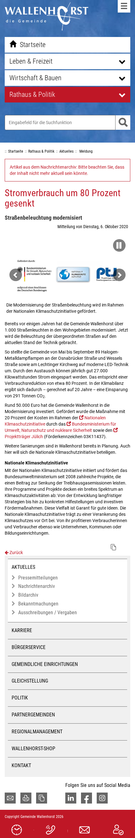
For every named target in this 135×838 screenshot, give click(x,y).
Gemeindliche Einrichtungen (45, 664)
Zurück (15, 552)
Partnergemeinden (33, 715)
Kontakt (21, 765)
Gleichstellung (30, 681)
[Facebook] (86, 798)
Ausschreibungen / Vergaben (47, 612)
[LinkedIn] (70, 798)
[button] (117, 243)
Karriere (22, 630)
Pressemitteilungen (38, 578)
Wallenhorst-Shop (33, 749)
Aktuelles (23, 567)
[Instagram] (102, 798)
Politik (20, 698)
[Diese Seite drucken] (25, 798)
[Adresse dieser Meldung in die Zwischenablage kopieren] (113, 547)
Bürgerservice (29, 647)
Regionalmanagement (37, 732)
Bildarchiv (28, 595)
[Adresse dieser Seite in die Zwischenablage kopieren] (41, 798)
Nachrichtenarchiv (36, 586)
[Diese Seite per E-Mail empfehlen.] (10, 798)
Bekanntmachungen (38, 604)
